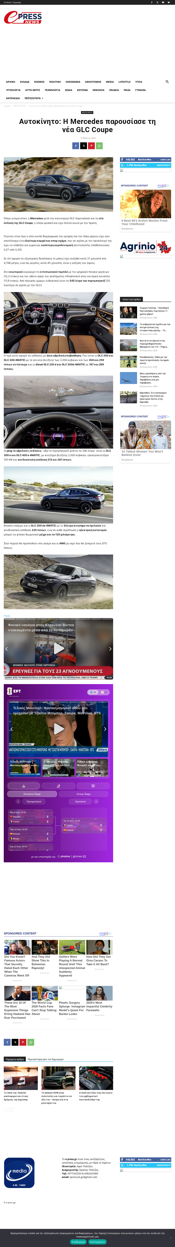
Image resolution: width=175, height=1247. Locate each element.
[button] (167, 82)
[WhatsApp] (99, 145)
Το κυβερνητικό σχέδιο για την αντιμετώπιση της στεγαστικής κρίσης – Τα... (155, 327)
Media (110, 81)
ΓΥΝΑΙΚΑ (140, 90)
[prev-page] (6, 1110)
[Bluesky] (168, 2)
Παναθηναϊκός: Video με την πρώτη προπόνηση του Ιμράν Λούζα (154, 360)
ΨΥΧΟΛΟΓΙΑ (13, 90)
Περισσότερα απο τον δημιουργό (46, 1059)
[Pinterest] (91, 145)
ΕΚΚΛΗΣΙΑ (98, 90)
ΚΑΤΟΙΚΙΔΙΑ (13, 98)
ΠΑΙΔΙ (127, 90)
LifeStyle (125, 81)
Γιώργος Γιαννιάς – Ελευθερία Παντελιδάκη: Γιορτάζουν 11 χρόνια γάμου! (154, 311)
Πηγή (7, 615)
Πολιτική (55, 81)
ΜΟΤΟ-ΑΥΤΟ (20, 105)
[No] (170, 1238)
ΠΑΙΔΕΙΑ (114, 90)
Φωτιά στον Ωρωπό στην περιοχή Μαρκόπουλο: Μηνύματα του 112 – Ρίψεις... (154, 344)
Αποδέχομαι (78, 1242)
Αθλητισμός (93, 81)
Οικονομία (73, 81)
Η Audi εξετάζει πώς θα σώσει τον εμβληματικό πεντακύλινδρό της (95, 1096)
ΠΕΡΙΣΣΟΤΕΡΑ (33, 98)
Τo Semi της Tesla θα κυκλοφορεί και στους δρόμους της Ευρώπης (16, 1096)
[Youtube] (163, 2)
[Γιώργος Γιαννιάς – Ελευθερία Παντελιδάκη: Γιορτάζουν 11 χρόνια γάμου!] (128, 312)
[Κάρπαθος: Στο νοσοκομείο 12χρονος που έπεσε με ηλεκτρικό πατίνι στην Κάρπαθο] (128, 397)
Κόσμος (39, 81)
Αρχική (10, 81)
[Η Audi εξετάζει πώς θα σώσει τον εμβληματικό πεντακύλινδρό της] (96, 1078)
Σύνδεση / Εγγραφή (12, 2)
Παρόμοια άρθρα (15, 1059)
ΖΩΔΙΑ (68, 90)
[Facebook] (151, 2)
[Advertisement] (109, 17)
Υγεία (138, 81)
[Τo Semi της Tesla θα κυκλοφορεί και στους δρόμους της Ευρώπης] (21, 1078)
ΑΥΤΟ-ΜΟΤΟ (32, 90)
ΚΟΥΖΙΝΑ (82, 90)
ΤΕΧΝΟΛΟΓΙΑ (52, 90)
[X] (157, 2)
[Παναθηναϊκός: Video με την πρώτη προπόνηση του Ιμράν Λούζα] (128, 362)
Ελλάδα (24, 81)
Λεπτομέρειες (97, 1242)
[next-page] (11, 1110)
